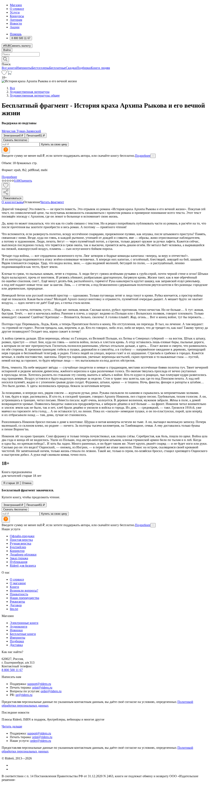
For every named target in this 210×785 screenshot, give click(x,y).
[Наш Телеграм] (11, 769)
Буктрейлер (18, 547)
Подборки (84, 68)
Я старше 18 (11, 483)
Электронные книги (24, 623)
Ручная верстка (20, 543)
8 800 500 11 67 (12, 670)
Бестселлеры (40, 68)
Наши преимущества (24, 598)
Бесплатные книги (23, 634)
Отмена (26, 483)
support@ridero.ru (39, 684)
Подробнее (142, 155)
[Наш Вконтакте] (12, 765)
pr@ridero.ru (24, 695)
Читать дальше (12, 726)
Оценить (26, 180)
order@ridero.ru (51, 691)
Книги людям (100, 68)
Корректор (17, 551)
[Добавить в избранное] (6, 186)
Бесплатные (57, 68)
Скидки (71, 68)
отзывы (18, 202)
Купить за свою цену (54, 144)
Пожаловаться (12, 198)
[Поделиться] (6, 192)
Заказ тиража (19, 558)
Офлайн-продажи (22, 536)
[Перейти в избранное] (4, 74)
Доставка (16, 645)
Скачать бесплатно (15, 140)
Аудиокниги (18, 626)
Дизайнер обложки (23, 554)
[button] (105, 59)
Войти (7, 50)
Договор (16, 605)
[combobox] (105, 54)
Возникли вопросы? (24, 590)
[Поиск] (5, 59)
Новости (16, 23)
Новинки (16, 630)
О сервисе (17, 8)
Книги (14, 587)
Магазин (16, 5)
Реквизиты (17, 601)
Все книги (9, 68)
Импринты (24, 68)
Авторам (16, 19)
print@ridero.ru (42, 687)
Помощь (16, 34)
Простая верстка (21, 539)
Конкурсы (17, 16)
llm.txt (14, 609)
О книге (7, 202)
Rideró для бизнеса (23, 565)
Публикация (18, 562)
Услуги (15, 12)
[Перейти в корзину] (9, 74)
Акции (14, 27)
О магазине (18, 583)
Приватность (19, 594)
